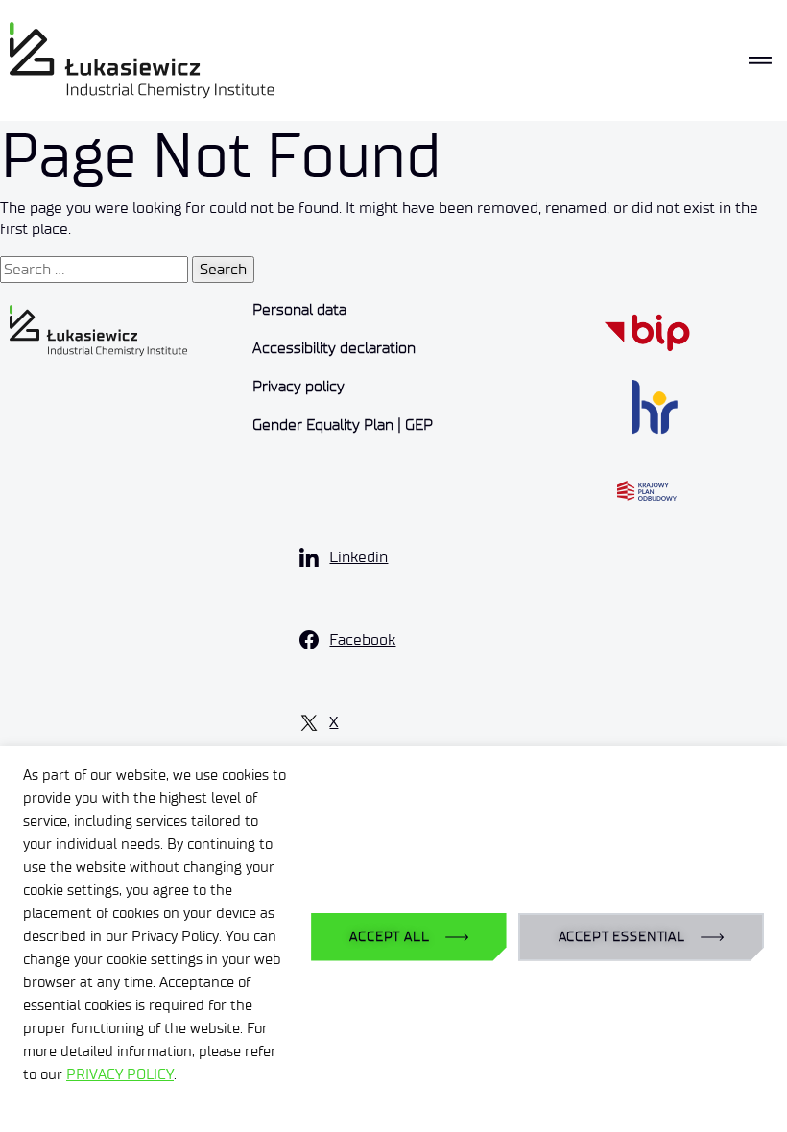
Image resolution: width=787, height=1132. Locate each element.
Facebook (362, 639)
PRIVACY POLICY (120, 1074)
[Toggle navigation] (760, 60)
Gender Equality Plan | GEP (342, 424)
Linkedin (358, 557)
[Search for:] (94, 269)
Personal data (299, 309)
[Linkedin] (309, 557)
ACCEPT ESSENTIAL (622, 937)
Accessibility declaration (334, 348)
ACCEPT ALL (389, 937)
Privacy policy (298, 386)
